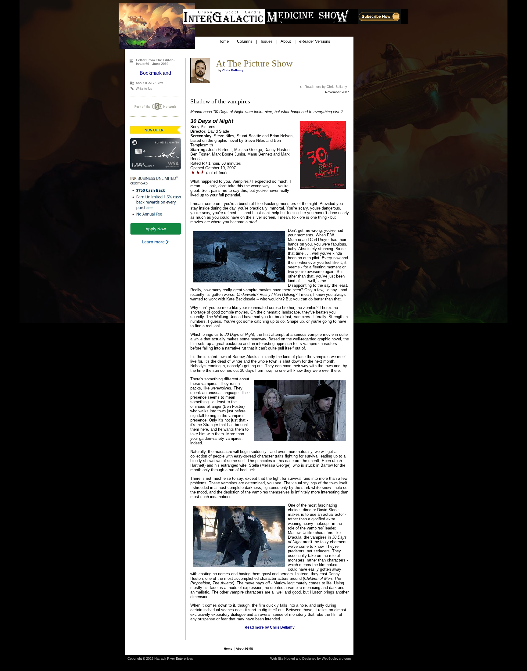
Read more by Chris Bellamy (326, 86)
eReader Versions (314, 41)
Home (223, 41)
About (286, 41)
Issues (267, 41)
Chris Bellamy (232, 70)
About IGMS (244, 648)
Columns (245, 41)
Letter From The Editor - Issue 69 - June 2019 (155, 62)
